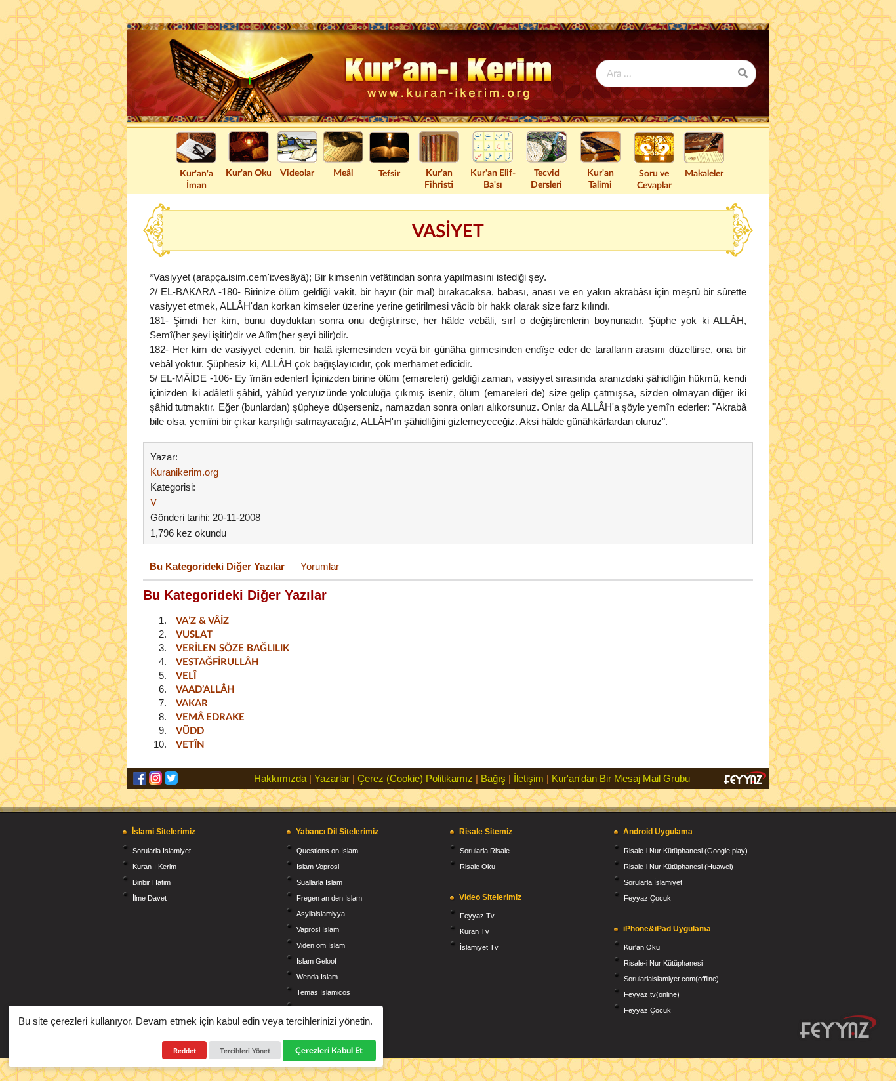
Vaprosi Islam (317, 929)
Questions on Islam (327, 851)
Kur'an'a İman (196, 178)
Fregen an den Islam (329, 898)
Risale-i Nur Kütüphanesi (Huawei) (678, 866)
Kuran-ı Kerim (154, 866)
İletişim (529, 778)
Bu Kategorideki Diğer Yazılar (217, 566)
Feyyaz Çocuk (647, 898)
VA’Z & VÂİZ (202, 620)
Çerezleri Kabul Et (329, 1050)
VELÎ (186, 675)
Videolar (297, 172)
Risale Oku (477, 866)
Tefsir (389, 172)
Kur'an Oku (249, 172)
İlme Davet (149, 898)
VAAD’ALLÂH (205, 689)
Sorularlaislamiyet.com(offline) (671, 979)
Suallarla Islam (319, 882)
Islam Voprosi (317, 866)
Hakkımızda (280, 778)
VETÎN (190, 744)
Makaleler (704, 172)
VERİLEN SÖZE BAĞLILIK (232, 647)
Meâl (343, 172)
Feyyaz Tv (477, 916)
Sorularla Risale (485, 851)
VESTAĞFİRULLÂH (217, 661)
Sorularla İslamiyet (161, 851)
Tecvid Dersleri (546, 178)
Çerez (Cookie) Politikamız (415, 778)
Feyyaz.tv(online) (652, 994)
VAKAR (192, 702)
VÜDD (190, 730)
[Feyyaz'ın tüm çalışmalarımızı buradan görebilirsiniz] (838, 1027)
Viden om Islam (320, 945)
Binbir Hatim (151, 882)
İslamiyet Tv (479, 947)
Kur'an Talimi (600, 178)
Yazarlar (332, 778)
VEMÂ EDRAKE (210, 716)
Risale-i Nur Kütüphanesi (663, 963)
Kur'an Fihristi (438, 178)
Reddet (184, 1050)
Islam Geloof (316, 961)
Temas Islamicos (323, 992)
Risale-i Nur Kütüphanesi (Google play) (686, 851)
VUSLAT (194, 634)
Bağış (493, 778)
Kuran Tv (474, 931)
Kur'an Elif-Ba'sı (493, 178)
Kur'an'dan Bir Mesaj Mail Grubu (621, 778)
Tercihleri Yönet (245, 1050)
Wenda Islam (317, 977)
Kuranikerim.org (184, 472)
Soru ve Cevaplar (654, 178)
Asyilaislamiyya (320, 914)
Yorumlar (319, 566)
